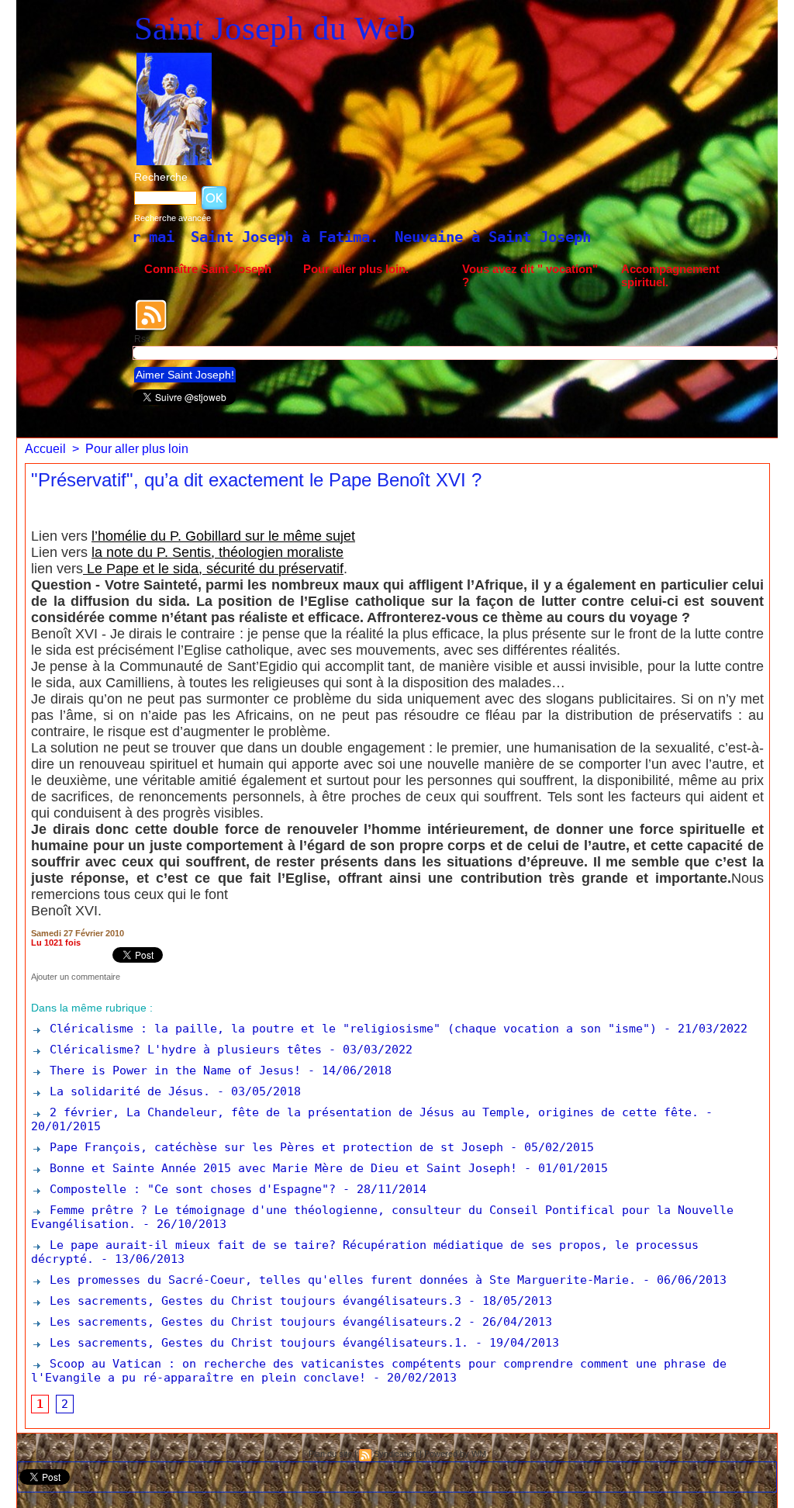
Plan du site (330, 1453)
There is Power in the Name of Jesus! (172, 1070)
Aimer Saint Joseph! (185, 374)
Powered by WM (455, 1453)
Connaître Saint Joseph (207, 268)
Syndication (395, 1453)
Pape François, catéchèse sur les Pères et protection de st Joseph (273, 1147)
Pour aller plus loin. (356, 268)
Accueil (45, 448)
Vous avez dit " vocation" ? (530, 275)
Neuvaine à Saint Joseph (370, 236)
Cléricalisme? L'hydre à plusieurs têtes (182, 1050)
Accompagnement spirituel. (670, 275)
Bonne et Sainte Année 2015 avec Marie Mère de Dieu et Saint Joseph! (280, 1168)
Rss (142, 339)
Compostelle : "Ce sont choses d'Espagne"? (189, 1189)
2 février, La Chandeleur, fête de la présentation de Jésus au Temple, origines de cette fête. (371, 1112)
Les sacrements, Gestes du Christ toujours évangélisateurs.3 (252, 1301)
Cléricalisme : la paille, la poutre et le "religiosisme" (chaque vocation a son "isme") (350, 1029)
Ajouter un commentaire (75, 976)
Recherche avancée (172, 218)
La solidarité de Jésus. (126, 1091)
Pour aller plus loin (136, 448)
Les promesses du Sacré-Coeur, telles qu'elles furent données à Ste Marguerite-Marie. (339, 1280)
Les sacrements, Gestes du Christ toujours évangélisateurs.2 (252, 1322)
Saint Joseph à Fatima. (162, 236)
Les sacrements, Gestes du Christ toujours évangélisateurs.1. (255, 1343)
